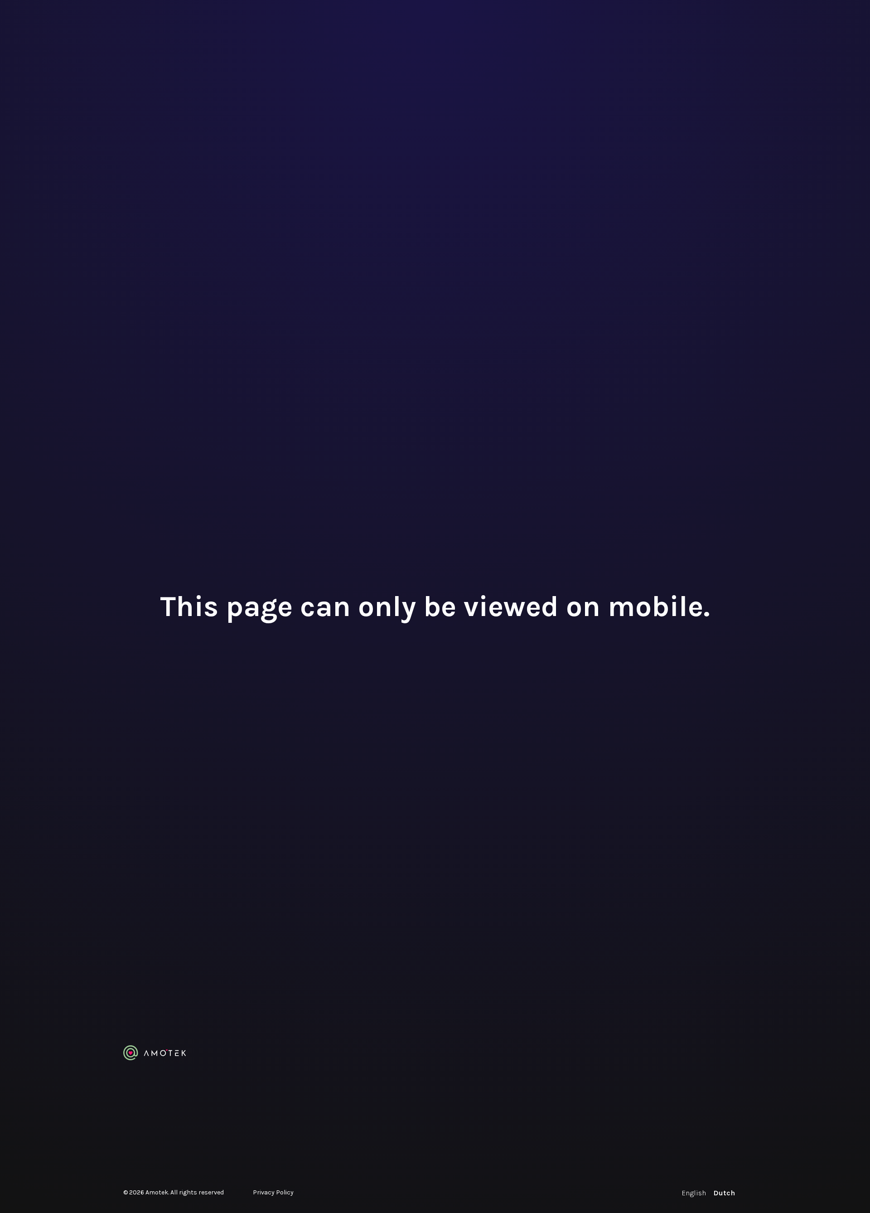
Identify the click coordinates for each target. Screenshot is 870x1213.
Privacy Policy (273, 1192)
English (694, 1193)
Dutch (724, 1193)
